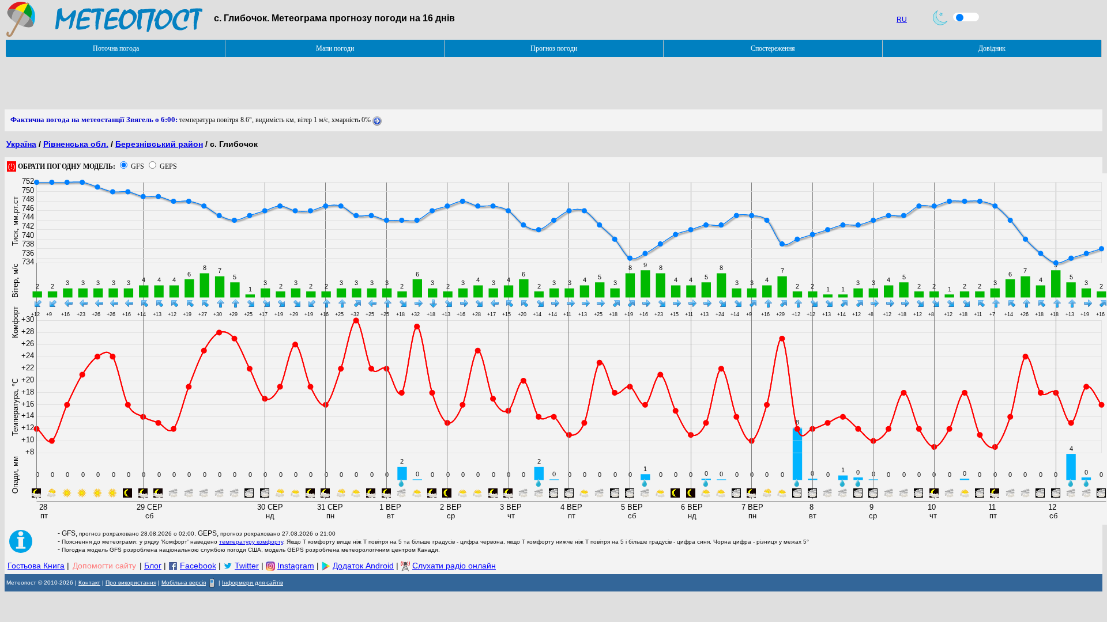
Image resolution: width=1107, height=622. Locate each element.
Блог (152, 565)
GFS (137, 166)
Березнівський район (159, 144)
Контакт (89, 582)
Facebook (198, 565)
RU (902, 20)
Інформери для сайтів (252, 582)
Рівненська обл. (75, 144)
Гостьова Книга (36, 565)
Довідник (992, 48)
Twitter (247, 565)
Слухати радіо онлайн (454, 565)
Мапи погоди (335, 48)
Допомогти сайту (104, 565)
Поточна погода (116, 48)
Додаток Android (363, 565)
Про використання (131, 582)
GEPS (168, 166)
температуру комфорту (251, 541)
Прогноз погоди (553, 48)
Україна (21, 144)
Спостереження (773, 48)
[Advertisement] (214, 83)
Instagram (295, 565)
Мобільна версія (183, 582)
